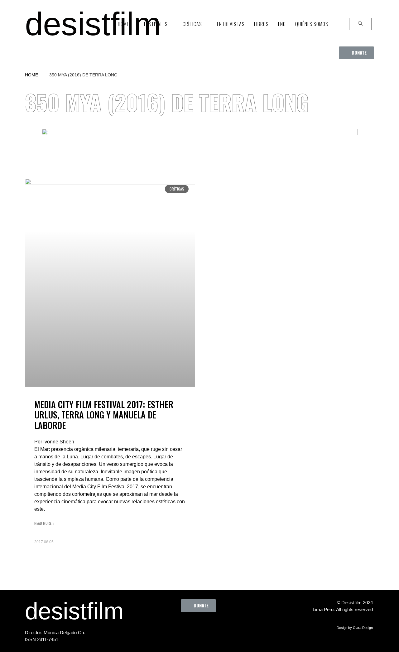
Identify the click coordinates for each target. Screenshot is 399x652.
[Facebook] (167, 626)
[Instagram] (201, 626)
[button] (356, 52)
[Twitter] (184, 626)
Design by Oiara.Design (355, 628)
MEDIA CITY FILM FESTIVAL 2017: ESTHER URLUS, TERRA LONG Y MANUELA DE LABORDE (103, 415)
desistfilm (93, 24)
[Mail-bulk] (235, 626)
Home (31, 74)
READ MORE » (44, 523)
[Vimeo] (218, 626)
